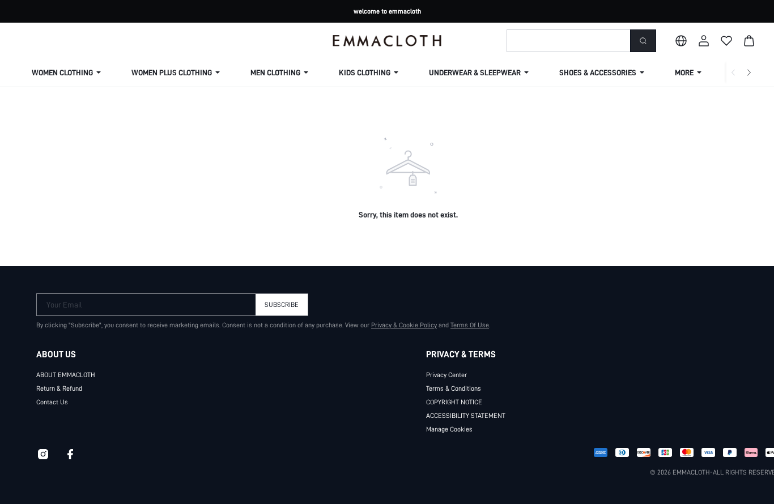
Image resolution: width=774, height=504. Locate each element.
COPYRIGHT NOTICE (454, 402)
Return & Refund (59, 388)
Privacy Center (446, 375)
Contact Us (52, 402)
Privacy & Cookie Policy (404, 325)
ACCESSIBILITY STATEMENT (465, 416)
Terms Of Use (469, 325)
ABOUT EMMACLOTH (65, 375)
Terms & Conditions (453, 388)
